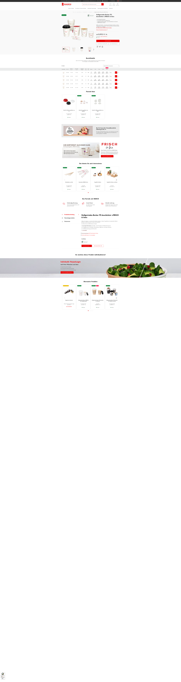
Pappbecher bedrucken (69, 300)
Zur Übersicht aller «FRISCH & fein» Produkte (104, 27)
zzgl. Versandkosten (104, 36)
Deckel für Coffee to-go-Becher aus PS (69, 111)
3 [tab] (90, 192)
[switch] (3, 678)
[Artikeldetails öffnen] (118, 72)
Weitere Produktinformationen (101, 29)
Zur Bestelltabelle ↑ (86, 245)
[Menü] (4, 672)
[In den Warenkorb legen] (116, 72)
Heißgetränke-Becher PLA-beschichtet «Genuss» (98, 301)
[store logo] (69, 4)
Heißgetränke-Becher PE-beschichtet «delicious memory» (112, 301)
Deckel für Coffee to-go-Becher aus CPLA (97, 111)
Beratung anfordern (97, 245)
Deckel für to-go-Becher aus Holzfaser (83, 111)
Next (93, 49)
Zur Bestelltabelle (108, 40)
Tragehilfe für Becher (97, 182)
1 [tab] (88, 192)
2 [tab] (89, 192)
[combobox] (93, 4)
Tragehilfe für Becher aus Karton (112, 182)
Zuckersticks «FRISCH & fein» (83, 182)
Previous (62, 49)
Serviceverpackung (85, 233)
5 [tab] (92, 192)
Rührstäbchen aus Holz (69, 182)
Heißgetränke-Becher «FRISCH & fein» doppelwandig (83, 301)
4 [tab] (91, 192)
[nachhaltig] (83, 108)
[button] (119, 0)
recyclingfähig (84, 230)
